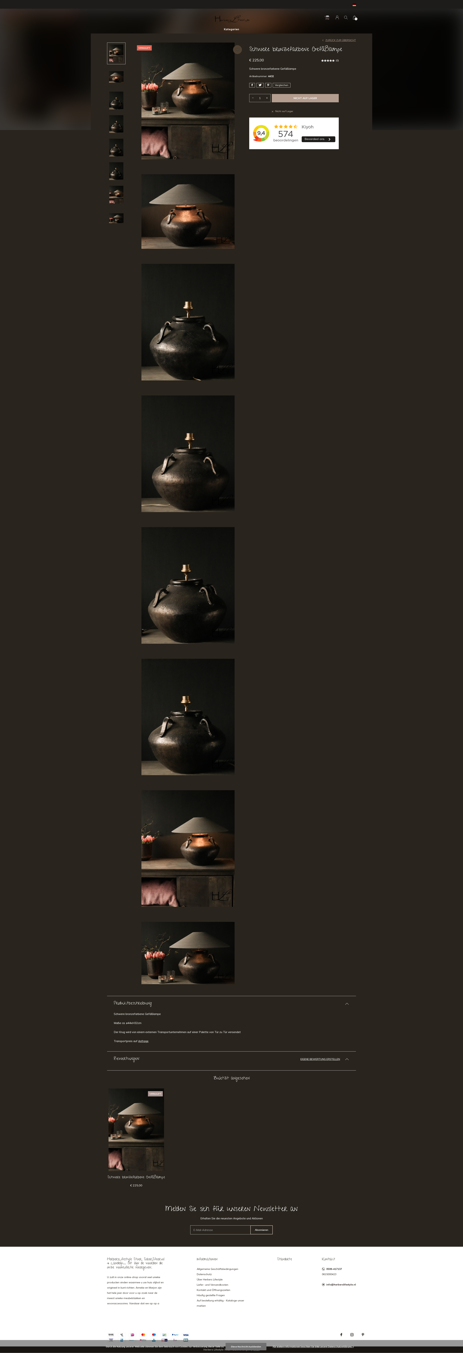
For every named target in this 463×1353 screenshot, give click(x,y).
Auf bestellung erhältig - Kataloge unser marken (220, 1303)
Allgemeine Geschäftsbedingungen (217, 1269)
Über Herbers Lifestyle (210, 1279)
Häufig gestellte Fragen (211, 1295)
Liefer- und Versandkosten (212, 1284)
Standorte (284, 1259)
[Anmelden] (337, 17)
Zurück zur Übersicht (340, 40)
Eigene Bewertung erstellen (320, 1059)
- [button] (252, 98)
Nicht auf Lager (305, 98)
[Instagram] (352, 1334)
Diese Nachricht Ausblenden (246, 1346)
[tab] (231, 1003)
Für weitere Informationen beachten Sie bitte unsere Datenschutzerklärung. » (313, 1346)
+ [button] (267, 98)
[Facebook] (341, 1334)
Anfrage (143, 1041)
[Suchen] (346, 17)
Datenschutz (204, 1274)
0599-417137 (334, 1269)
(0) (337, 60)
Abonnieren (261, 1229)
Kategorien (231, 29)
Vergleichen (281, 85)
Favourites (237, 49)
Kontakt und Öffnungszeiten (213, 1290)
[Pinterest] (363, 1334)
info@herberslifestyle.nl (341, 1284)
